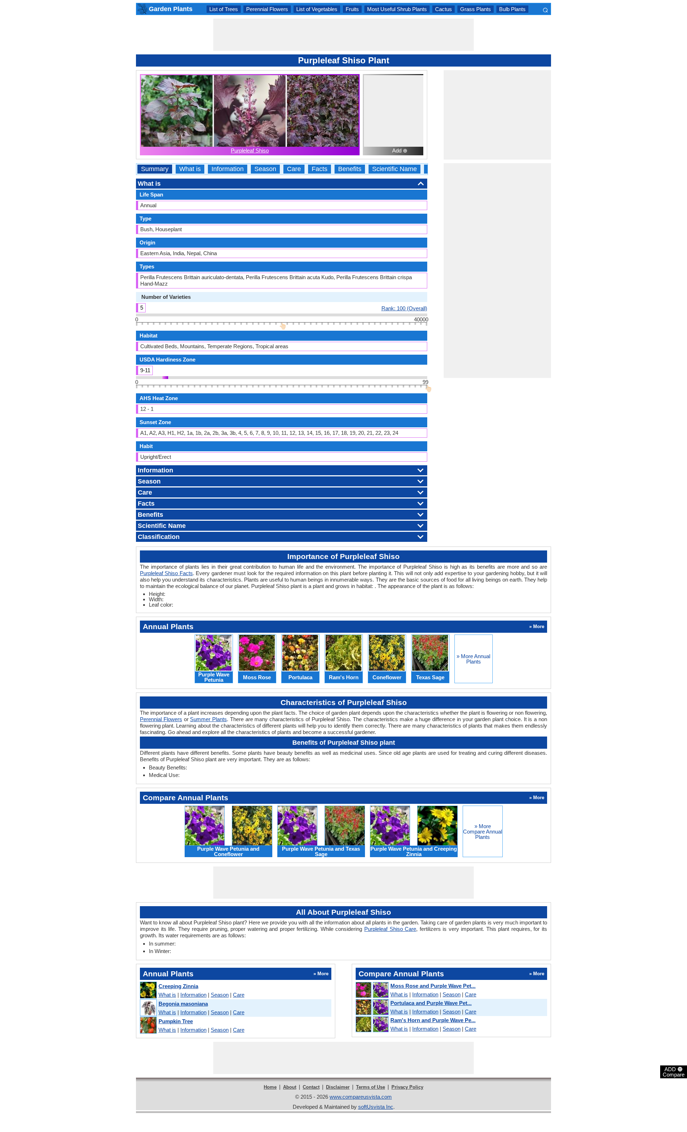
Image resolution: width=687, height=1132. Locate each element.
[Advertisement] (343, 35)
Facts (319, 169)
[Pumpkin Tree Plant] (148, 1025)
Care (294, 169)
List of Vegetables (316, 9)
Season (265, 169)
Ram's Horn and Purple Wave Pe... (433, 1020)
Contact (311, 1087)
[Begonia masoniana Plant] (148, 1008)
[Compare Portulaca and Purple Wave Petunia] (372, 1007)
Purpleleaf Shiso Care (390, 929)
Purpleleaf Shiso (250, 150)
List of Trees (223, 9)
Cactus (443, 9)
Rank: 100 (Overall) (404, 308)
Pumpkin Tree (176, 1021)
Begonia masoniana (183, 1004)
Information (227, 169)
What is (190, 169)
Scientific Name (394, 169)
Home (270, 1087)
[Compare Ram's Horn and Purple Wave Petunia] (372, 1024)
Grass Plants (475, 9)
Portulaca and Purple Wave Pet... (431, 1003)
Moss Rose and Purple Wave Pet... (433, 986)
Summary (155, 169)
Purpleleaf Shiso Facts (166, 573)
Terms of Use (370, 1087)
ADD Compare (673, 1071)
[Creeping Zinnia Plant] (148, 990)
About (289, 1087)
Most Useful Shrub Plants (397, 9)
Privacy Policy (407, 1087)
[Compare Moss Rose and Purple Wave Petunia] (372, 990)
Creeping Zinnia (178, 986)
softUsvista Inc (375, 1107)
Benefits (349, 169)
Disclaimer (338, 1087)
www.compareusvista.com (361, 1097)
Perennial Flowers (267, 9)
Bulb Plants (512, 9)
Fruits (352, 9)
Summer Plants (208, 719)
